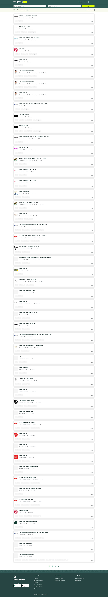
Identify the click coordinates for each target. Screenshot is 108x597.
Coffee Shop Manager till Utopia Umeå (28, 202)
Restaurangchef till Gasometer (27, 290)
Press (35, 589)
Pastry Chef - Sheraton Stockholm (27, 279)
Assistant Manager (24, 114)
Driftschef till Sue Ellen (24, 26)
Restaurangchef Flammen (25, 543)
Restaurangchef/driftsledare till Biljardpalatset (31, 345)
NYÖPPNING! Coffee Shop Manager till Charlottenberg (32, 158)
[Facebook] (19, 595)
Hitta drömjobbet (79, 578)
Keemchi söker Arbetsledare (26, 378)
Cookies (36, 582)
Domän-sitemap (38, 584)
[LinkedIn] (17, 595)
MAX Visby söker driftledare (26, 499)
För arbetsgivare (82, 2)
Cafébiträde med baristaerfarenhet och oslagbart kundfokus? (35, 257)
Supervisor (21, 48)
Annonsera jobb (59, 578)
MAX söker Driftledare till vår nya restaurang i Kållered (32, 235)
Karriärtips (78, 580)
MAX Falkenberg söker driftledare (27, 477)
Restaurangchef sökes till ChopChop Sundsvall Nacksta (33, 103)
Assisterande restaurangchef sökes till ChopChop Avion (33, 224)
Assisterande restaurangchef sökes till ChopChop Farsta (33, 532)
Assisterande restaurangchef (26, 70)
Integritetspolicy (38, 580)
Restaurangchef (23, 59)
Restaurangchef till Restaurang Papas (28, 466)
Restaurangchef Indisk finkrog (26, 411)
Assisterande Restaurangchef (26, 400)
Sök (88, 6)
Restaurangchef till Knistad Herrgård (28, 521)
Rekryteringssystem (60, 580)
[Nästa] (58, 566)
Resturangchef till (23, 147)
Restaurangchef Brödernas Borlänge (28, 312)
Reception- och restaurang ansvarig (28, 15)
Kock (20, 356)
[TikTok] (22, 595)
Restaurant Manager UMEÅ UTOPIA (27, 180)
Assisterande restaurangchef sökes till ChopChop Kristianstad (35, 334)
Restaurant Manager (24, 367)
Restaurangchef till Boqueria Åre (27, 323)
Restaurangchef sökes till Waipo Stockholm (30, 488)
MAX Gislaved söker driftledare (27, 422)
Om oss (36, 578)
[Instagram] (15, 595)
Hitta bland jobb (38, 586)
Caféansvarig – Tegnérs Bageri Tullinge (29, 246)
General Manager (23, 125)
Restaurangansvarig (24, 191)
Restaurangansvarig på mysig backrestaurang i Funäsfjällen (34, 136)
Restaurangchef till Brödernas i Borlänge (29, 37)
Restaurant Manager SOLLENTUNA (27, 169)
